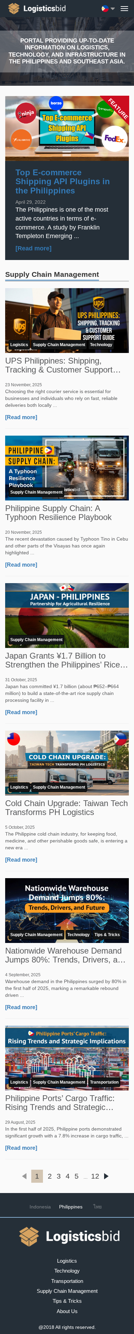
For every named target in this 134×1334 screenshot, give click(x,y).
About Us (67, 1311)
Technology (101, 344)
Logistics (19, 344)
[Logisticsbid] (35, 8)
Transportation (104, 1082)
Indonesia (40, 1206)
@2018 (46, 1327)
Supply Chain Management (59, 344)
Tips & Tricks (107, 934)
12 (95, 1176)
